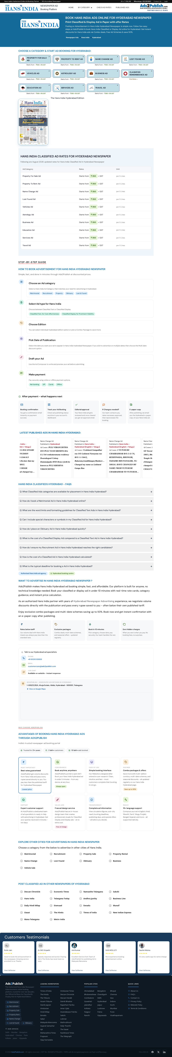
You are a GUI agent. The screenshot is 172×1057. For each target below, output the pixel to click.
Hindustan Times (67, 991)
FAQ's (133, 994)
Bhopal (113, 991)
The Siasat (64, 1029)
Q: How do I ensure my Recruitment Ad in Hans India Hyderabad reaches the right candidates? (66, 547)
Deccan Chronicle (67, 994)
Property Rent (14, 1014)
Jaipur (99, 1005)
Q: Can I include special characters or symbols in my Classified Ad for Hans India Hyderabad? (66, 519)
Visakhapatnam (116, 1015)
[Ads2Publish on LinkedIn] (164, 1052)
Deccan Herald (66, 998)
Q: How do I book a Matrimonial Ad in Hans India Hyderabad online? (53, 500)
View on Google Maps (37, 689)
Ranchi (87, 1015)
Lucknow (101, 1008)
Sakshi (62, 1015)
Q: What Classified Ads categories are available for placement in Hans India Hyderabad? (63, 491)
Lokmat (63, 1019)
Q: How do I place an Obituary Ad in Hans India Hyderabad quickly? (53, 528)
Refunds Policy (136, 1005)
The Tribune (45, 998)
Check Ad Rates (104, 7)
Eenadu (43, 1015)
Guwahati (88, 1001)
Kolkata (87, 1008)
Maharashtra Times (48, 1033)
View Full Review (9, 970)
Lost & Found (14, 1023)
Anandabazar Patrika (68, 1012)
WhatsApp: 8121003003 (142, 1)
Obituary (28, 1023)
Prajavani (44, 1036)
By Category (84, 7)
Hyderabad (101, 1001)
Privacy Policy (136, 1001)
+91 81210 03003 (35, 659)
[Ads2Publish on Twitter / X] (158, 1052)
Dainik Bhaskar (66, 1001)
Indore (113, 1001)
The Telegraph (66, 1036)
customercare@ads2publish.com (42, 666)
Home (71, 7)
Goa (111, 998)
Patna (99, 1012)
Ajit (41, 1029)
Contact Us (157, 1)
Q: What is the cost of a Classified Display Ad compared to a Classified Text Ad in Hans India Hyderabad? (71, 538)
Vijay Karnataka (46, 1040)
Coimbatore (89, 998)
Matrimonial (13, 1002)
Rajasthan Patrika (67, 1005)
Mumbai (113, 1008)
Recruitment (13, 1006)
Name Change (14, 1019)
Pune (112, 1012)
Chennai (113, 994)
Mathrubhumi (66, 1022)
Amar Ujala (64, 1008)
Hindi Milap (44, 1012)
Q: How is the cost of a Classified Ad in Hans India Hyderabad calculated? (56, 557)
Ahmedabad (89, 991)
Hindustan (44, 1008)
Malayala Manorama (48, 1022)
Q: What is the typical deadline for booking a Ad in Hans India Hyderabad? (56, 566)
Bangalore (101, 991)
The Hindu (44, 994)
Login (166, 1)
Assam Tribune (46, 1001)
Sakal (42, 1019)
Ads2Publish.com (17, 1052)
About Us (134, 991)
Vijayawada (101, 1015)
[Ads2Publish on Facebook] (152, 1052)
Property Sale (14, 1010)
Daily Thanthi (65, 1026)
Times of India (45, 991)
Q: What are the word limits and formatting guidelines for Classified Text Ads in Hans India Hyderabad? (70, 510)
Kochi (112, 1005)
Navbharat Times (67, 1033)
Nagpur (87, 1012)
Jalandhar (88, 1005)
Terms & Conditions (138, 1008)
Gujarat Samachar (47, 1026)
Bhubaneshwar (90, 994)
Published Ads (122, 7)
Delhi (99, 998)
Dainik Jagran (45, 1005)
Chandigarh (102, 994)
